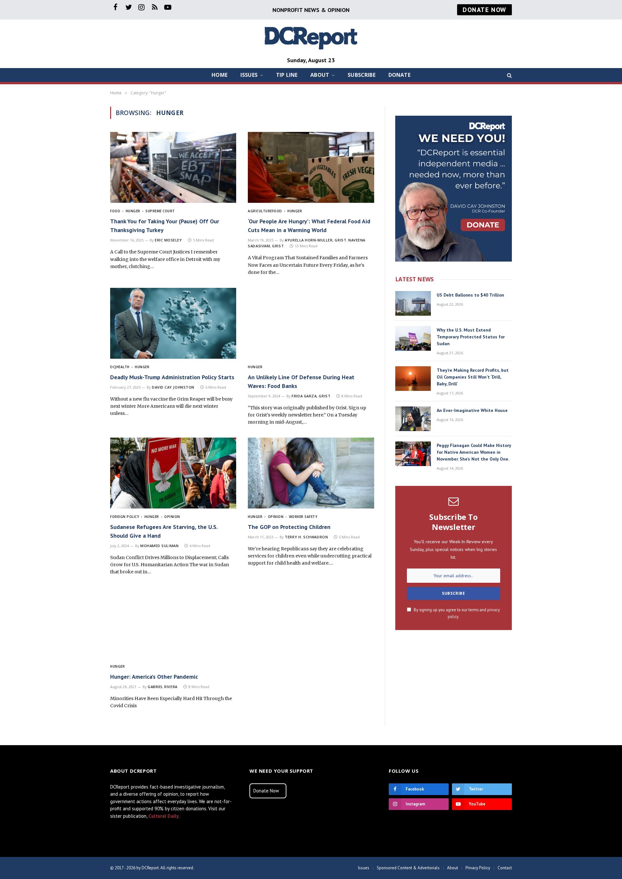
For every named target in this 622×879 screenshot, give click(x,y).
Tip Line (286, 74)
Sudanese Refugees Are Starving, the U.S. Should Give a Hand (163, 531)
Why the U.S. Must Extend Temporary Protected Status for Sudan (471, 336)
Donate (399, 74)
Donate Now (266, 791)
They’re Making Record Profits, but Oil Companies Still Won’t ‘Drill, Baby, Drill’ (473, 377)
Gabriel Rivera (163, 686)
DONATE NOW (484, 10)
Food (115, 211)
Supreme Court (160, 211)
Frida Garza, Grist (311, 395)
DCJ (113, 367)
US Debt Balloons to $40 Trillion (470, 295)
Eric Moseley (168, 240)
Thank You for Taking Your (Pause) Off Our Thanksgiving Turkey (164, 225)
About (319, 74)
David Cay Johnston (173, 387)
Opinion (172, 516)
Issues (249, 74)
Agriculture (260, 211)
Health (123, 367)
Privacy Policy (478, 868)
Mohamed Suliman (159, 545)
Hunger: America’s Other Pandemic (154, 676)
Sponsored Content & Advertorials (408, 868)
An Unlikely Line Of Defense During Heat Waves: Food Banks (301, 381)
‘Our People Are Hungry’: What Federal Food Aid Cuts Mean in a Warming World (309, 225)
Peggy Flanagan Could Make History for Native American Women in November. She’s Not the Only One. (474, 452)
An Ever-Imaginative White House (472, 410)
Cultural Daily (163, 816)
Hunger (133, 211)
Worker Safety (303, 516)
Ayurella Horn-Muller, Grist (315, 240)
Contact (505, 868)
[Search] (509, 75)
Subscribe (361, 74)
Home (219, 74)
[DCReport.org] (311, 37)
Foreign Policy (124, 516)
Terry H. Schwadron (306, 536)
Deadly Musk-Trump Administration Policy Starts (172, 377)
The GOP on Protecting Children (289, 527)
